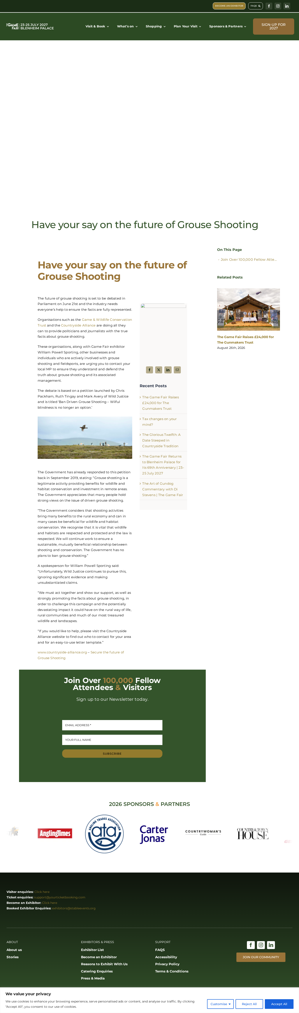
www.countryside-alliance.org (62, 652)
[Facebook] (149, 369)
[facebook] (269, 6)
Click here (41, 892)
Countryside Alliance (78, 325)
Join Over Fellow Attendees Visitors (250, 259)
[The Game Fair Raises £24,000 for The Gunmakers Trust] (248, 309)
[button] (220, 319)
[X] (158, 369)
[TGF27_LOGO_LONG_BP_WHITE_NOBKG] (30, 24)
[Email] (177, 369)
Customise (219, 1004)
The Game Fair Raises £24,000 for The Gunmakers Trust (160, 403)
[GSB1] (163, 305)
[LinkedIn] (167, 369)
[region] (149, 1000)
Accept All (279, 1004)
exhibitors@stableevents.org (74, 908)
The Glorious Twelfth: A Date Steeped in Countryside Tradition (161, 440)
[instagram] (277, 6)
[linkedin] (286, 6)
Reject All (249, 1004)
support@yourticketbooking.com (59, 897)
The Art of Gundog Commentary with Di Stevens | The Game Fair (162, 489)
